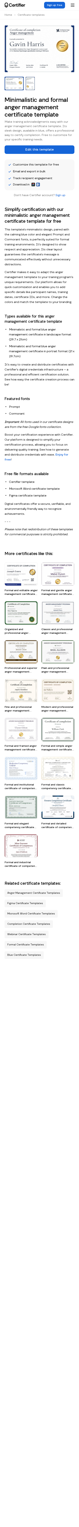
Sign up (60, 195)
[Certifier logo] (15, 5)
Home (8, 15)
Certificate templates (31, 15)
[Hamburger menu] (72, 5)
